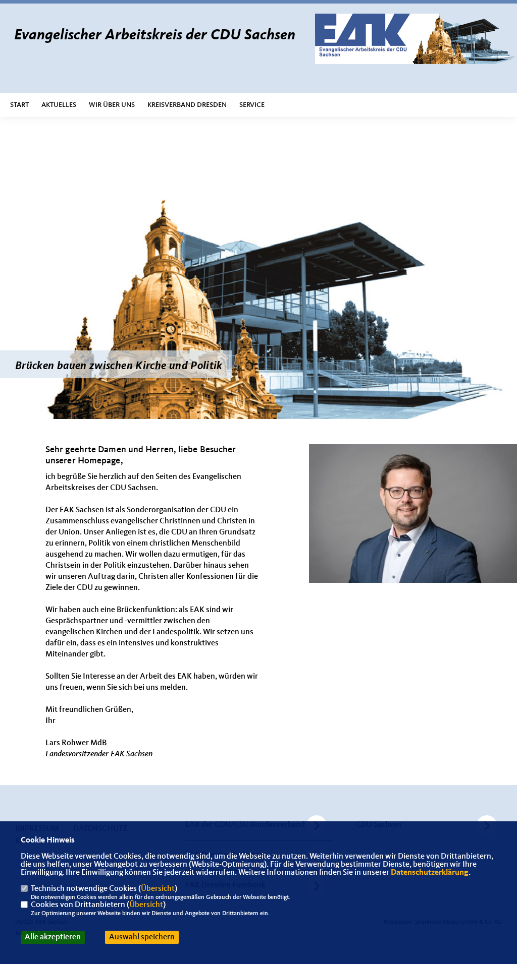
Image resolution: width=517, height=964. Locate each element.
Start (19, 104)
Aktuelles (58, 104)
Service (252, 104)
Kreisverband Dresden (187, 104)
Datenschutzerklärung (430, 873)
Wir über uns (112, 104)
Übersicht (158, 889)
